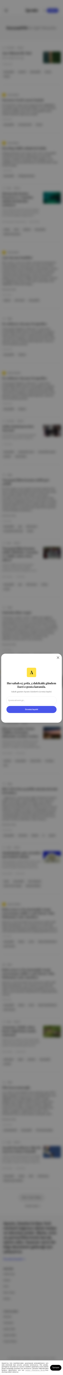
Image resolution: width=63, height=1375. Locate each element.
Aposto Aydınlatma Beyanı (35, 1370)
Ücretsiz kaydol (31, 709)
